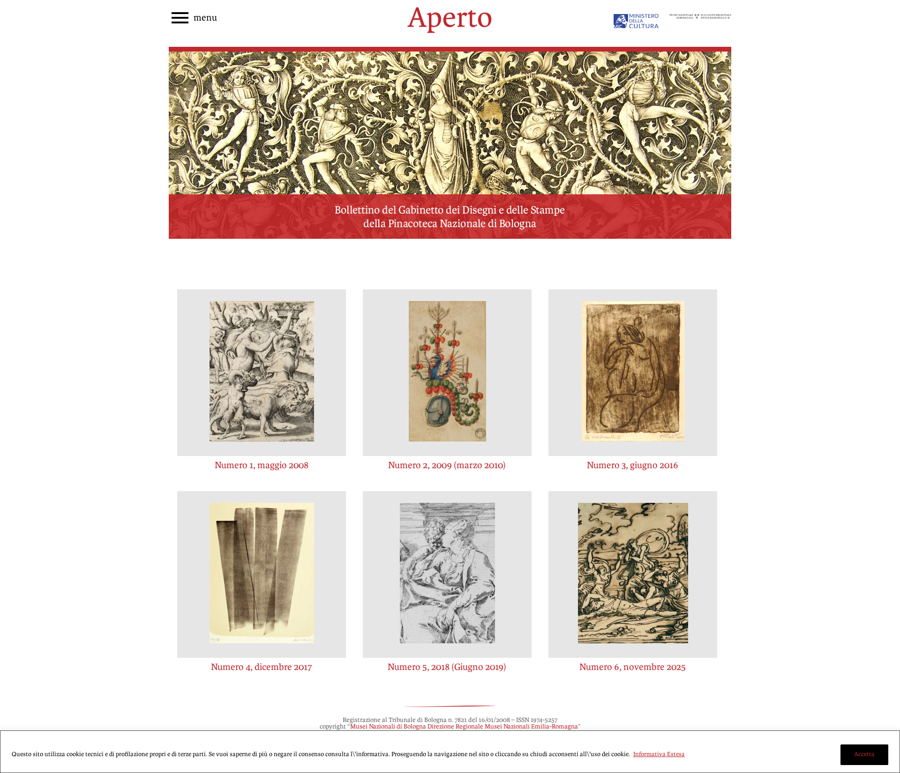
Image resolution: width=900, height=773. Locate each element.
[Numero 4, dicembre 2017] (261, 574)
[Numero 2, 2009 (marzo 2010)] (447, 372)
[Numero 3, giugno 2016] (632, 372)
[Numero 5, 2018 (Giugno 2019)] (447, 574)
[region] (450, 751)
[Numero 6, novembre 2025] (632, 574)
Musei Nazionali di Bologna (388, 727)
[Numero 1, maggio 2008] (261, 372)
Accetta (864, 754)
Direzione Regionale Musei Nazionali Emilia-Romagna (503, 727)
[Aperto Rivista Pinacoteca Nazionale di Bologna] (449, 38)
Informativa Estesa (659, 754)
